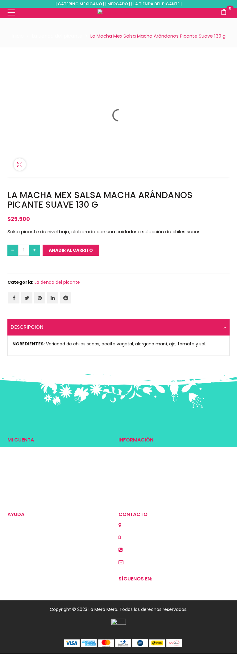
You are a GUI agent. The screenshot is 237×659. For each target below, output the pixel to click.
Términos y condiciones (33, 536)
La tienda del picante (57, 35)
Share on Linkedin (52, 297)
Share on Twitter (26, 297)
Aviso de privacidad (28, 546)
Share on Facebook (13, 297)
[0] (224, 13)
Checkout (18, 472)
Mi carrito (17, 461)
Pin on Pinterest (39, 297)
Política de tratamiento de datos (42, 557)
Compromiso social (139, 482)
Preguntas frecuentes (142, 472)
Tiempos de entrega (140, 461)
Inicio (17, 35)
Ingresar (16, 451)
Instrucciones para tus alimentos (153, 493)
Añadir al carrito (71, 250)
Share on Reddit (65, 297)
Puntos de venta (136, 451)
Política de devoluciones (33, 525)
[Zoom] (20, 164)
